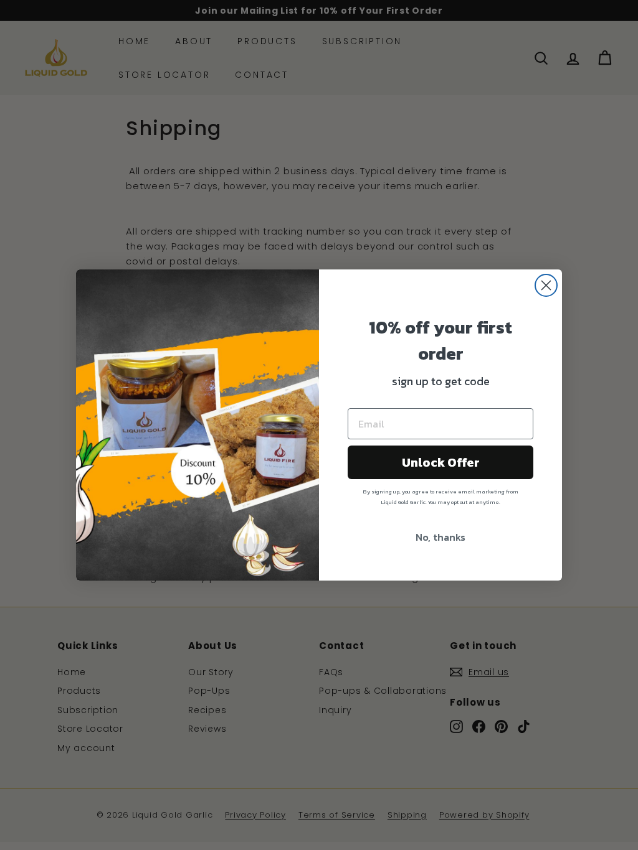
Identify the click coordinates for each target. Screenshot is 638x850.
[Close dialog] (546, 285)
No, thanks (440, 537)
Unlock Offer (441, 462)
